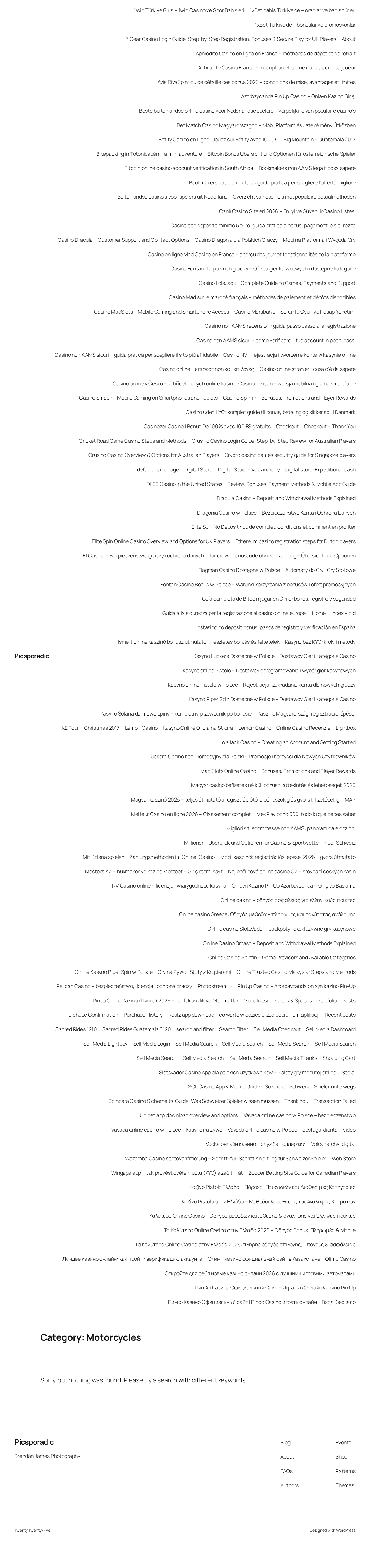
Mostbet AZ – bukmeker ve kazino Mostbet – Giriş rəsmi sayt (154, 871)
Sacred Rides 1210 (76, 1029)
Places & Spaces (292, 1000)
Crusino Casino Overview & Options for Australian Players (153, 454)
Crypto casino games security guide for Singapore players (290, 454)
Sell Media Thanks (296, 1057)
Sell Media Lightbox (105, 1043)
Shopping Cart (339, 1057)
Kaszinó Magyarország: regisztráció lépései (306, 713)
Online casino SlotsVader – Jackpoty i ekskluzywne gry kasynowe (282, 928)
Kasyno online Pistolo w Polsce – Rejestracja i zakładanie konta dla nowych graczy (262, 684)
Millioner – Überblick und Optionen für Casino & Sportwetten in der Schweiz (270, 842)
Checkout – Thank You (330, 426)
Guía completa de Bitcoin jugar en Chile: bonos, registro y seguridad (279, 598)
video (349, 1129)
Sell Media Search (195, 1043)
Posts (349, 1000)
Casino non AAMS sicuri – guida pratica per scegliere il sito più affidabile (136, 354)
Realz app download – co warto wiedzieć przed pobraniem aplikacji (243, 1014)
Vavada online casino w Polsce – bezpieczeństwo (300, 1115)
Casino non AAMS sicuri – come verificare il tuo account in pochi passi (276, 340)
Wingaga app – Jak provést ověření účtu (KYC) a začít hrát (177, 1172)
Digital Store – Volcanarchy (249, 469)
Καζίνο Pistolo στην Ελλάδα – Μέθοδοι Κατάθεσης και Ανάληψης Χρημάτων (269, 1201)
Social (349, 1072)
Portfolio (327, 1000)
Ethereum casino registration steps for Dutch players (295, 541)
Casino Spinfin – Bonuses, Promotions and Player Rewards (289, 397)
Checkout (287, 426)
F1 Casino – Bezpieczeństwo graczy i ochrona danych (143, 555)
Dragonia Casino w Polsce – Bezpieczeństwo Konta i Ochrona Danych (276, 512)
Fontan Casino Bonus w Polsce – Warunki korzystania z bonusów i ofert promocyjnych (258, 584)
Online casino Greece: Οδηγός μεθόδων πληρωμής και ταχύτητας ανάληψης (267, 914)
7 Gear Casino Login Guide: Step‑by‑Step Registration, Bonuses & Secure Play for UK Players (231, 38)
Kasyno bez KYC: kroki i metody (320, 641)
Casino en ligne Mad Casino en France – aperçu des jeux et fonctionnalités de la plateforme (252, 254)
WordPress (346, 1530)
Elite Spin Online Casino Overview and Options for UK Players (161, 541)
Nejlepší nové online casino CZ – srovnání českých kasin (292, 871)
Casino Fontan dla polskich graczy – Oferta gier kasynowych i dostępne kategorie (263, 268)
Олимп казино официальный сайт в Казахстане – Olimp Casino (282, 1258)
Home (319, 613)
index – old (343, 613)
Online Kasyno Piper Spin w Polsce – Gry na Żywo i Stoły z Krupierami (153, 971)
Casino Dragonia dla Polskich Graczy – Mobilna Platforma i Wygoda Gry (275, 239)
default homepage (158, 469)
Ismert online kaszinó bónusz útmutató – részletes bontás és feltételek (199, 641)
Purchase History (143, 1014)
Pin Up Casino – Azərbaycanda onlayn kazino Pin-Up (297, 985)
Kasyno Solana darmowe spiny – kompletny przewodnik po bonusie (176, 713)
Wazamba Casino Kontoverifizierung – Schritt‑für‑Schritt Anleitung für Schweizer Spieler (225, 1158)
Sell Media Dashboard (331, 1029)
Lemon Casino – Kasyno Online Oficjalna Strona (179, 727)
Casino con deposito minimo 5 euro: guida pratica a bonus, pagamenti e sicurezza (263, 225)
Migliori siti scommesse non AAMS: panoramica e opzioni (291, 828)
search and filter (194, 1029)
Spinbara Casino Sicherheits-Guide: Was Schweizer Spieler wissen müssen (193, 1100)
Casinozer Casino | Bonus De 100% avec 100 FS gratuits (207, 426)
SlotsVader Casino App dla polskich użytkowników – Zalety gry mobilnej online (247, 1072)
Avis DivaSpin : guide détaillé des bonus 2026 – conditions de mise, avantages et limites (257, 81)
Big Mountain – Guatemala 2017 (320, 139)
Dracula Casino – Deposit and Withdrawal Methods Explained (286, 498)
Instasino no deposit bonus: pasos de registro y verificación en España (276, 627)
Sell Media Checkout (277, 1029)
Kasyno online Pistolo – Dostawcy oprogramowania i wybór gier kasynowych (269, 670)
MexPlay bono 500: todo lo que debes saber (306, 813)
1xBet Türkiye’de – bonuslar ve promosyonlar (305, 24)
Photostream (213, 985)
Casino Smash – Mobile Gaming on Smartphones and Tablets (148, 397)
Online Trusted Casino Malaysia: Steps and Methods (296, 971)
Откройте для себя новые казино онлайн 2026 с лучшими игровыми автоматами (260, 1273)
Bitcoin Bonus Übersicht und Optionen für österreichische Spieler (282, 153)
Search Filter (233, 1029)
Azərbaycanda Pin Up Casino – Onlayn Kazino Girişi (298, 96)
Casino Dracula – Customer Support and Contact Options (123, 239)
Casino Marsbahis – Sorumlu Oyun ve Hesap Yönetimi (295, 311)
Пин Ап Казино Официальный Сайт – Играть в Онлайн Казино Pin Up (275, 1287)
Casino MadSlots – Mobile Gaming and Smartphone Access (161, 311)
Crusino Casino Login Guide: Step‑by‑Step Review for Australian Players (274, 440)
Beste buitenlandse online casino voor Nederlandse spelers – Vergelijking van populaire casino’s (247, 110)
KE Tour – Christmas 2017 (91, 727)
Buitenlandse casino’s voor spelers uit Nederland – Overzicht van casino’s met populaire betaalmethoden (236, 196)
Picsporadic (31, 656)
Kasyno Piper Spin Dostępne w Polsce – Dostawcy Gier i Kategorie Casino (272, 699)
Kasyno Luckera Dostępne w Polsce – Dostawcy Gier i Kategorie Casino (274, 655)
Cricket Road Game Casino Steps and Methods (132, 440)
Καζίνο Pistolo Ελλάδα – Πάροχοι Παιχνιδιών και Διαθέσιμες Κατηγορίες (273, 1186)
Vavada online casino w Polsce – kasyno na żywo (166, 1129)
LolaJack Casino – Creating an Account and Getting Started (287, 742)
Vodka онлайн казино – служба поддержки (256, 1143)
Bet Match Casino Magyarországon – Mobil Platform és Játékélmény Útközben (266, 125)
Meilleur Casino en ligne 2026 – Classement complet (191, 813)
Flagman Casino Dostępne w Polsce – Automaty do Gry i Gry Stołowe (277, 569)
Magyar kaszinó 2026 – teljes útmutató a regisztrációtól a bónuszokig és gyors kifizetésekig (235, 799)
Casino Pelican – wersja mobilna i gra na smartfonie (297, 383)
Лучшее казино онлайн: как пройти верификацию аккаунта (132, 1258)
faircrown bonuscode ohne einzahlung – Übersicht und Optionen (283, 555)
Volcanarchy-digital (333, 1143)
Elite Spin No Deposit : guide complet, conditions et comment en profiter (273, 526)
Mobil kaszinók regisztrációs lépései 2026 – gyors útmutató (288, 856)
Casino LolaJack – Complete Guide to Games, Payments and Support (277, 282)
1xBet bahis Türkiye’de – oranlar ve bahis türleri (303, 10)
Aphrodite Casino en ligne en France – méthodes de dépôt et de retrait (276, 53)
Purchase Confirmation (91, 1014)
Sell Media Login (151, 1043)
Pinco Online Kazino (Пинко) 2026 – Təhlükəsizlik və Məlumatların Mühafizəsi (180, 1000)
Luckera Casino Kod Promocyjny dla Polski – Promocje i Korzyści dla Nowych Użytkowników (252, 756)
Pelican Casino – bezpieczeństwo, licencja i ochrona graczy (124, 985)
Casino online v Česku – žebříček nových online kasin (173, 383)
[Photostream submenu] (230, 986)
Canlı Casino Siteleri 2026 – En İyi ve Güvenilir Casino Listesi (287, 211)
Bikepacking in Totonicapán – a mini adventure (149, 153)
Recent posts (340, 1014)
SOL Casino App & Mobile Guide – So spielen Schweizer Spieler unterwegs (272, 1086)
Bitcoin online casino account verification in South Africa (189, 167)
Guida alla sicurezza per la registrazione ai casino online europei (234, 613)
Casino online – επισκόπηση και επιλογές (206, 368)
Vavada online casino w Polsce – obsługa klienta (283, 1129)
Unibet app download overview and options (189, 1115)
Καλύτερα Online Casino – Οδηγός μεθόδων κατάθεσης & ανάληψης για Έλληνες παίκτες (252, 1215)
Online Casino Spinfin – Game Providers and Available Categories (282, 957)
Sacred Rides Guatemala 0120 (136, 1029)
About (349, 38)
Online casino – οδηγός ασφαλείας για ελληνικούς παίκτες (288, 899)
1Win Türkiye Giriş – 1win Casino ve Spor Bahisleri (189, 10)
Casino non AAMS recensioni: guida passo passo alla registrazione (280, 325)
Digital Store (198, 469)
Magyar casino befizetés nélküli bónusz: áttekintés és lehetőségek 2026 (273, 785)
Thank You (296, 1100)
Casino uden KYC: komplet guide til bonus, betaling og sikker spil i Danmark (271, 412)
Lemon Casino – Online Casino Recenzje (284, 727)
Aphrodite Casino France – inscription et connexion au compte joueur (277, 67)
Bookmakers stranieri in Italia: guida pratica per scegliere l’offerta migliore (272, 182)
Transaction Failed (335, 1100)
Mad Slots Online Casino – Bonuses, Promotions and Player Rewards (278, 770)
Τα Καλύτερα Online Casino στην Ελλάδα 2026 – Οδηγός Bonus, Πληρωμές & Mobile (260, 1230)
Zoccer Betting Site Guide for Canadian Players (302, 1172)
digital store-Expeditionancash (320, 469)
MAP (350, 799)
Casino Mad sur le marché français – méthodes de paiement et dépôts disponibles (262, 297)
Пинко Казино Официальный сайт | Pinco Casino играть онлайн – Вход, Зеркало (262, 1301)
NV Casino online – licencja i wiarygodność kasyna (169, 885)
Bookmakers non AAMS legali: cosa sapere (307, 167)
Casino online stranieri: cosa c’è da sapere (308, 368)
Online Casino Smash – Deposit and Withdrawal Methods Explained (279, 943)
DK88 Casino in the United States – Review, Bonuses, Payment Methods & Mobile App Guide (251, 483)
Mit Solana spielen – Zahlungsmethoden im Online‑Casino (149, 856)
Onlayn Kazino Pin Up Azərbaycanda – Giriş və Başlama (294, 885)
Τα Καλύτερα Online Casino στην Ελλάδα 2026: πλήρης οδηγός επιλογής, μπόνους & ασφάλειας (245, 1244)
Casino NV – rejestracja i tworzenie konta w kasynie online (289, 354)
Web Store (344, 1158)
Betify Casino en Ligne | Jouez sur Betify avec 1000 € (218, 139)
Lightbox (346, 727)
